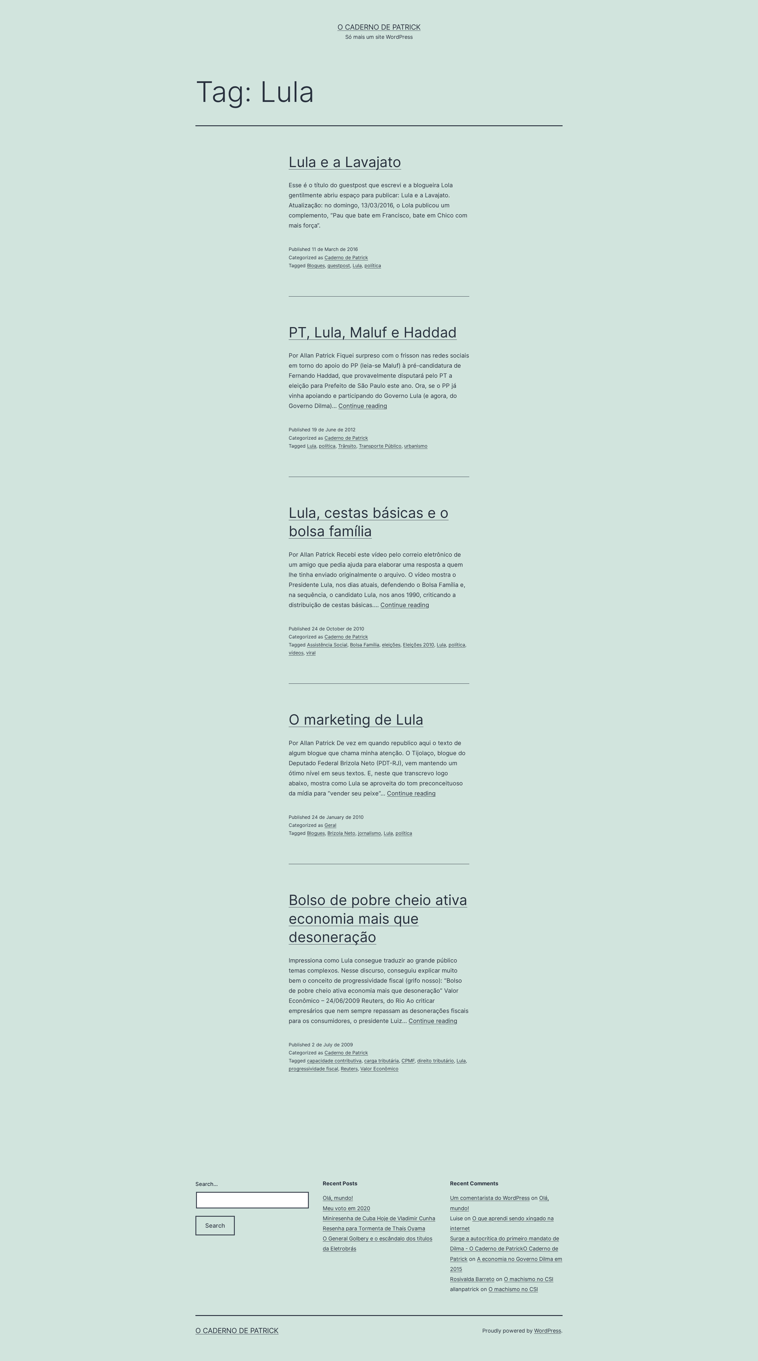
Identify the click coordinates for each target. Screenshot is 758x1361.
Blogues (316, 265)
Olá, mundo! (338, 1198)
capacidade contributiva (334, 1061)
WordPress (547, 1331)
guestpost (338, 265)
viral (311, 653)
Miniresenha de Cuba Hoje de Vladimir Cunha (379, 1218)
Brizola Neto (341, 833)
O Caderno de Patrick (379, 27)
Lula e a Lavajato (345, 162)
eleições (391, 645)
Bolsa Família (364, 645)
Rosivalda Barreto (472, 1279)
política (372, 265)
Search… (206, 1184)
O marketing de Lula (356, 719)
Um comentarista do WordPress (490, 1198)
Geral (330, 825)
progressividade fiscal (313, 1069)
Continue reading (362, 405)
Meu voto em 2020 (346, 1208)
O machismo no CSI (528, 1279)
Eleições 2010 (418, 645)
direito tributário (435, 1061)
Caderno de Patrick (346, 257)
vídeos (296, 653)
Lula (357, 265)
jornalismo (369, 833)
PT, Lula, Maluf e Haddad (373, 332)
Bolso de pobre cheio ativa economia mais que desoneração (378, 918)
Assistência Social (327, 645)
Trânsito (347, 446)
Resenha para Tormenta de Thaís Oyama (374, 1228)
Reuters (349, 1069)
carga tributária (381, 1061)
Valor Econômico (379, 1069)
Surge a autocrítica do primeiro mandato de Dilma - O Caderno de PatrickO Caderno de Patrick (504, 1248)
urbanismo (416, 446)
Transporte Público (380, 446)
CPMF (408, 1061)
